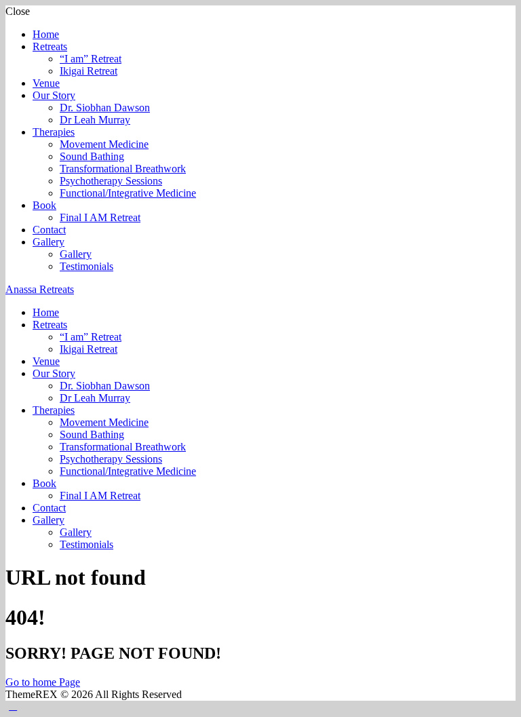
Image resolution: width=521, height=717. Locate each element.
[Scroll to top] (12, 706)
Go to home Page (42, 682)
